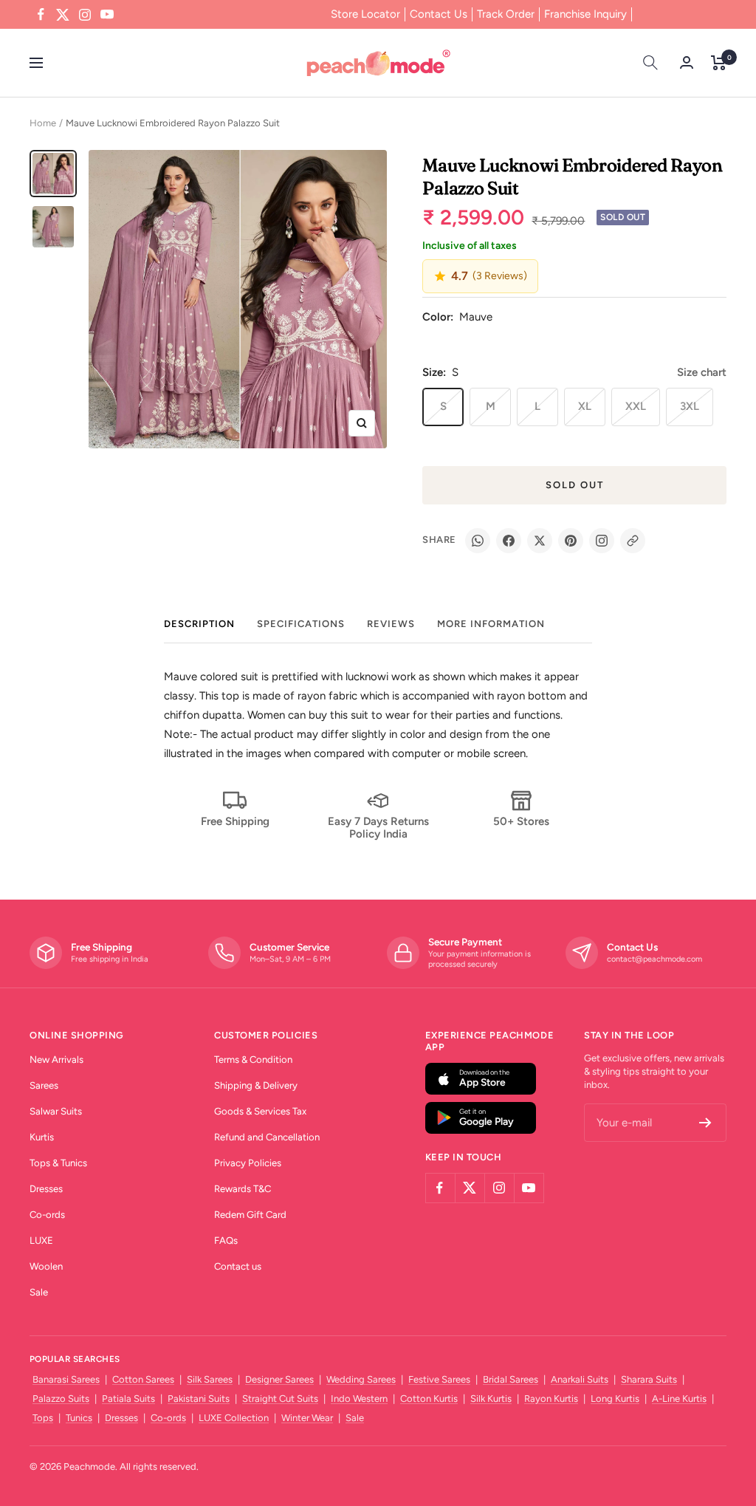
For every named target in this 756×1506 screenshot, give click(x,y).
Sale (39, 1292)
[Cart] (718, 62)
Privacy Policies (247, 1162)
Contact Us (438, 14)
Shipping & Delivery (256, 1085)
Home (43, 123)
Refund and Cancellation (267, 1137)
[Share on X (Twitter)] (539, 540)
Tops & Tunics (58, 1162)
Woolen (46, 1266)
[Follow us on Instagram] (85, 15)
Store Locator (365, 14)
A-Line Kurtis (679, 1398)
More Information (491, 623)
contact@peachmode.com (654, 959)
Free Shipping (235, 821)
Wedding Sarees (361, 1379)
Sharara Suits (649, 1379)
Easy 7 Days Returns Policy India (378, 828)
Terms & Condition (253, 1059)
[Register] (705, 1122)
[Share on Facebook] (508, 540)
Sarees (44, 1085)
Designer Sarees (279, 1379)
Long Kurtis (615, 1398)
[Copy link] (632, 540)
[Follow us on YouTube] (107, 15)
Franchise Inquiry (585, 14)
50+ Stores (521, 821)
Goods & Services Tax (260, 1111)
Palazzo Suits (60, 1398)
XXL (635, 406)
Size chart (701, 372)
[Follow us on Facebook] (41, 15)
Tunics (79, 1417)
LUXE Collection (234, 1417)
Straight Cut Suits (280, 1398)
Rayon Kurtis (551, 1398)
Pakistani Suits (199, 1398)
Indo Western (359, 1398)
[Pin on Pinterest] (570, 540)
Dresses (46, 1188)
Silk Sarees (210, 1379)
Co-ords (47, 1214)
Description (199, 623)
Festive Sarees (439, 1379)
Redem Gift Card (250, 1214)
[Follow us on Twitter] (63, 15)
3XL (689, 406)
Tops (42, 1417)
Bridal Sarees (510, 1379)
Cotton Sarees (143, 1379)
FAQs (226, 1240)
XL (584, 406)
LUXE (41, 1240)
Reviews (391, 623)
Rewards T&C (242, 1188)
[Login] (686, 62)
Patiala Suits (128, 1398)
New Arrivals (56, 1059)
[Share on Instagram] (601, 540)
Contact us (237, 1266)
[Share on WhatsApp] (477, 540)
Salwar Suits (56, 1111)
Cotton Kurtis (429, 1398)
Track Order (506, 14)
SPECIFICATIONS (301, 623)
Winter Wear (307, 1417)
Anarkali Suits (579, 1379)
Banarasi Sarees (66, 1379)
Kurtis (42, 1137)
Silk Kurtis (491, 1398)
